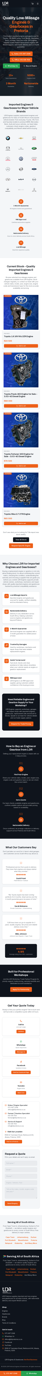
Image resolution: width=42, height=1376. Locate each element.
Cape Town (10, 1269)
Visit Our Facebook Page (21, 1072)
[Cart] (32, 4)
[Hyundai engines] (8, 179)
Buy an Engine (31, 66)
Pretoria (33, 1272)
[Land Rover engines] (34, 148)
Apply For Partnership (21, 989)
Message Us (21, 1052)
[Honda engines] (34, 138)
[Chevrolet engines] (21, 138)
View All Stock (21, 540)
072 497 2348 (10, 1333)
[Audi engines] (34, 158)
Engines (5, 1311)
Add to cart (22, 346)
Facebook (8, 1342)
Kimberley (18, 1275)
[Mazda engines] (8, 148)
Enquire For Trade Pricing (21, 724)
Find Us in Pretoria (12, 1141)
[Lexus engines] (21, 148)
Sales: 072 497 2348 (22, 54)
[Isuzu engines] (21, 189)
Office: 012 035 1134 (22, 60)
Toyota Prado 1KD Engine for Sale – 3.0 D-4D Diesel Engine (20, 395)
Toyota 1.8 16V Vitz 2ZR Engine (18, 336)
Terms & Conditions (9, 1323)
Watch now (21, 1093)
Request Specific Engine (21, 546)
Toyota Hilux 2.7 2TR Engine (17, 514)
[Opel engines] (34, 179)
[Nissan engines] (21, 169)
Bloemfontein (23, 1272)
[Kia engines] (21, 179)
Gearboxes (6, 1314)
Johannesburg (22, 1269)
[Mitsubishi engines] (34, 189)
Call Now (21, 1031)
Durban (33, 1269)
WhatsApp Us (13, 66)
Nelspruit (9, 1275)
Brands (4, 1317)
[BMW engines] (8, 138)
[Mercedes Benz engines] (8, 169)
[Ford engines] (34, 169)
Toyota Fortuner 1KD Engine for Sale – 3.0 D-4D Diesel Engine (18, 455)
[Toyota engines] (8, 158)
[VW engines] (21, 158)
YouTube (8, 1345)
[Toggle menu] (38, 4)
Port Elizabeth (10, 1272)
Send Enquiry (12, 1203)
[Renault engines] (8, 189)
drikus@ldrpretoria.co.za (13, 1339)
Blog (3, 1320)
